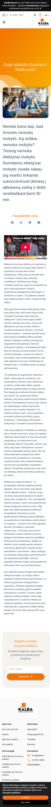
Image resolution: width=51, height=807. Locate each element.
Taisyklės (31, 739)
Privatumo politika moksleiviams (10, 781)
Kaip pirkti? (32, 729)
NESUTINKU (25, 802)
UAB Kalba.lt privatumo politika (12, 758)
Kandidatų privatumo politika (12, 773)
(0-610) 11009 (38, 760)
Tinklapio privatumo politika (11, 765)
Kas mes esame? (10, 729)
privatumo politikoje (11, 792)
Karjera (5, 734)
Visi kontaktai (33, 764)
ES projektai (7, 744)
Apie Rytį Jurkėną (10, 739)
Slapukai (31, 744)
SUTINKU (25, 798)
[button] (12, 222)
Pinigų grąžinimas (35, 734)
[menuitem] (47, 15)
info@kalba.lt (38, 755)
